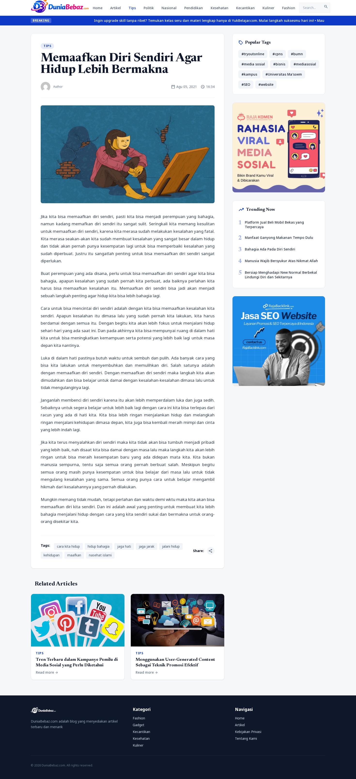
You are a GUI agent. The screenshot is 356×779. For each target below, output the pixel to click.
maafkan (74, 555)
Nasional (169, 8)
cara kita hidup (68, 546)
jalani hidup (171, 546)
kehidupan (52, 555)
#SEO (245, 84)
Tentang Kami (246, 738)
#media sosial (253, 64)
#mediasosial (305, 64)
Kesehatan (219, 8)
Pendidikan (193, 8)
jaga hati (124, 546)
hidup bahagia (98, 546)
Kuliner (268, 8)
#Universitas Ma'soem (283, 74)
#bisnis (279, 64)
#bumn (297, 54)
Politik (149, 8)
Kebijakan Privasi (248, 731)
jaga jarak (146, 546)
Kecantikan (245, 8)
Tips (132, 8)
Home (97, 8)
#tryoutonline (252, 54)
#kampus (249, 74)
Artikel (115, 8)
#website (265, 84)
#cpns (277, 54)
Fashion (288, 8)
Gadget (138, 725)
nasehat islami (100, 555)
